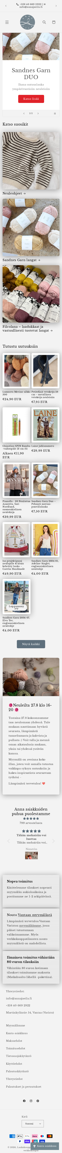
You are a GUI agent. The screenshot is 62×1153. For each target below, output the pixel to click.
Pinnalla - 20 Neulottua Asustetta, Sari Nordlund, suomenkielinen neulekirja (16, 507)
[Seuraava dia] (38, 113)
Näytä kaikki (31, 644)
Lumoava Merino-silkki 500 (17, 393)
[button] (7, 22)
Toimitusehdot (15, 1048)
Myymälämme (15, 1025)
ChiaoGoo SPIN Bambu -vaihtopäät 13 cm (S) (16, 447)
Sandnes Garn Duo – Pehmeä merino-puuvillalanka (43, 504)
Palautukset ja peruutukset (23, 1086)
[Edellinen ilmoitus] (6, 5)
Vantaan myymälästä (35, 915)
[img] (31, 818)
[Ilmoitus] (56, 5)
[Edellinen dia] (24, 113)
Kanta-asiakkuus (17, 1033)
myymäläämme (30, 925)
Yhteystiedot (14, 1078)
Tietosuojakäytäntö (18, 1056)
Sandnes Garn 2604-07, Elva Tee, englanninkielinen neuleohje (16, 622)
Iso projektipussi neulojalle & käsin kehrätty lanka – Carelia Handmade (14, 565)
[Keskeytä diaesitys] (56, 113)
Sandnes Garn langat (20, 260)
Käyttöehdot (14, 1063)
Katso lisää (31, 98)
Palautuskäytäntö (17, 1071)
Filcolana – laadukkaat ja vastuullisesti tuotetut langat (26, 328)
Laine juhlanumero (42, 446)
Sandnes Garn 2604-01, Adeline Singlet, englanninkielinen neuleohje (45, 565)
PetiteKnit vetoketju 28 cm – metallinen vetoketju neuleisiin (44, 395)
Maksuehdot (14, 1040)
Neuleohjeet (12, 193)
